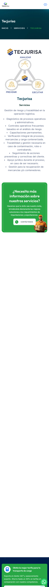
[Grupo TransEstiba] (5, 4)
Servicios (19, 28)
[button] (44, 582)
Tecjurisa (24, 99)
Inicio (5, 28)
